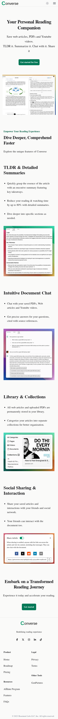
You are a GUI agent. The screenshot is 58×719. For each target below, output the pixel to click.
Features (7, 695)
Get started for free (29, 62)
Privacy (35, 659)
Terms (34, 665)
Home (7, 659)
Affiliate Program (12, 689)
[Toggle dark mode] (47, 3)
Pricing (7, 672)
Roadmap (8, 665)
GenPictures (37, 682)
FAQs (6, 701)
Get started (29, 606)
